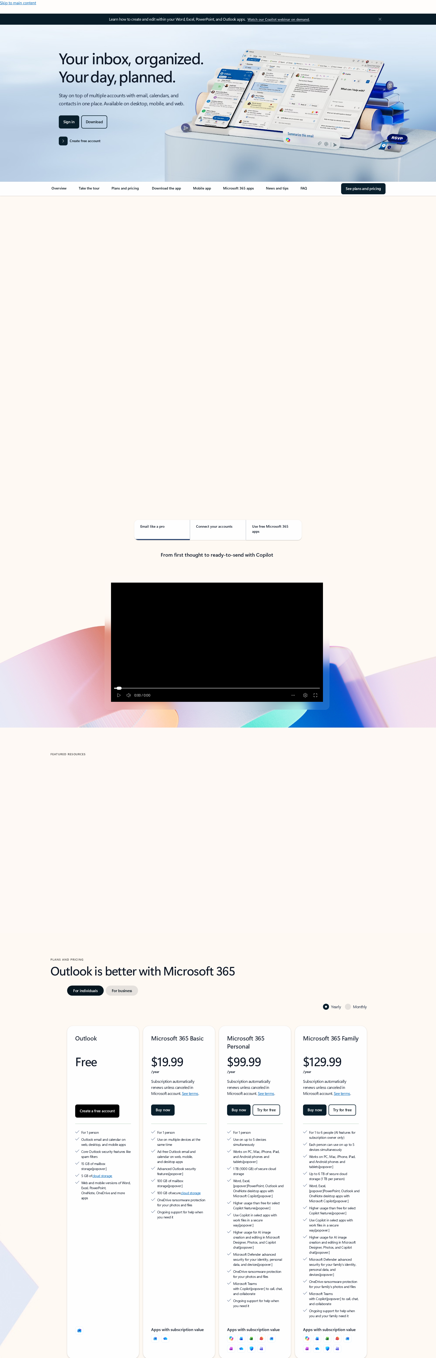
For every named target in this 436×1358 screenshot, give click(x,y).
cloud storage (102, 1148)
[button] (71, 871)
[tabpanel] (217, 341)
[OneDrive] (165, 1301)
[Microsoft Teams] (261, 1311)
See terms (190, 1070)
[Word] (241, 1301)
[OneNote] (231, 1311)
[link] (59, 190)
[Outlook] (155, 1301)
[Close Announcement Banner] (379, 19)
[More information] (119, 1140)
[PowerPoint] (261, 1301)
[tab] (66, 249)
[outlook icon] (79, 1293)
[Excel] (251, 1301)
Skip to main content (18, 2)
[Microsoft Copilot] (231, 1301)
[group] (103, 827)
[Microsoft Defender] (251, 1311)
